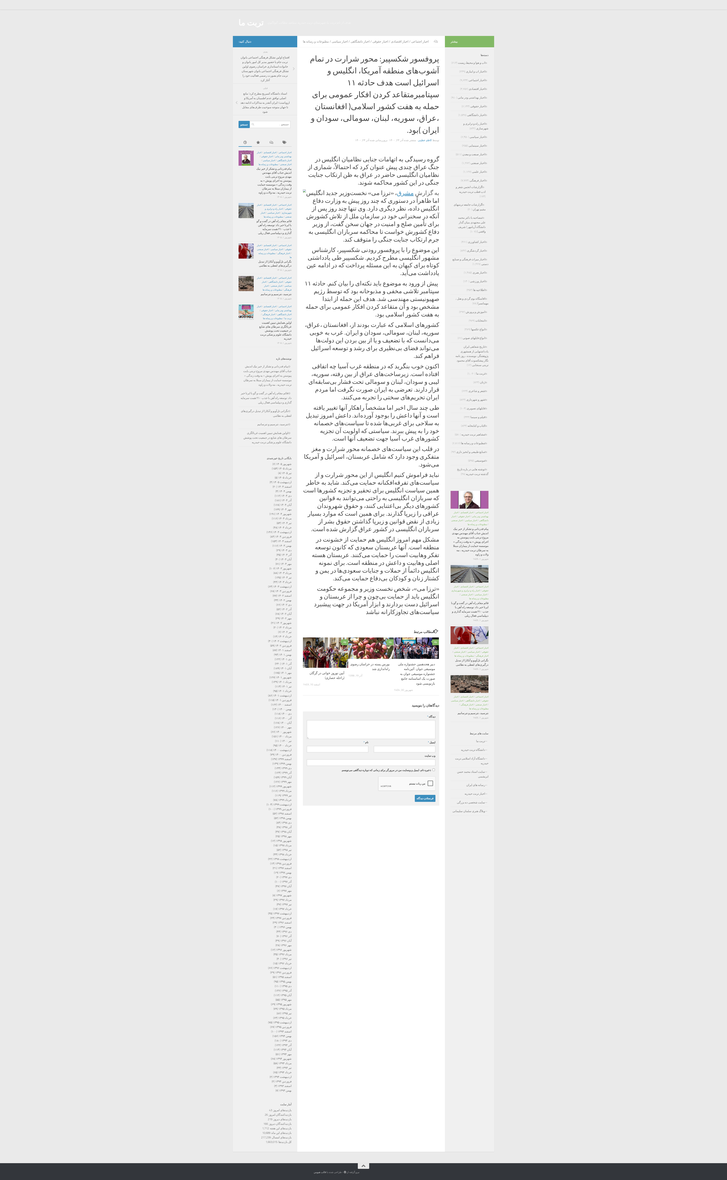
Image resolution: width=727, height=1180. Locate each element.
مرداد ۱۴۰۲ (285, 627)
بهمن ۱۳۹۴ (285, 1036)
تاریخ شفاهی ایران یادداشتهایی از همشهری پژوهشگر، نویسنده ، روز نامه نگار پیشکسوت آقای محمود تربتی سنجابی (472, 356)
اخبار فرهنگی (283, 253)
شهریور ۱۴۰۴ (284, 514)
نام (366, 742)
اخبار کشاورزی (476, 242)
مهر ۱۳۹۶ (286, 945)
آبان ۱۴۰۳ (286, 559)
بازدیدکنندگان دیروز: (280, 1124)
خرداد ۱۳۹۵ (285, 1018)
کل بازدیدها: (284, 1142)
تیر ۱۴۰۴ (287, 523)
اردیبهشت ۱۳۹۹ (282, 804)
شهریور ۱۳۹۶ (284, 949)
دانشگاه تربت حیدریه (473, 750)
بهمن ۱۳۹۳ (285, 1090)
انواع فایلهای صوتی (474, 338)
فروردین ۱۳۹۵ (283, 1027)
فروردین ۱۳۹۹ (283, 809)
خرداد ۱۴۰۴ (285, 527)
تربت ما (251, 22)
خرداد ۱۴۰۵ (285, 477)
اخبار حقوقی (380, 41)
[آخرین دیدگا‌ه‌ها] (271, 143)
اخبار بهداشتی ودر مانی (471, 97)
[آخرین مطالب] (245, 143)
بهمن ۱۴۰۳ (285, 545)
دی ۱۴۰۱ (286, 659)
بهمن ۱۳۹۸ (285, 818)
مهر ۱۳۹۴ (286, 1054)
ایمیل (431, 742)
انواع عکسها (478, 329)
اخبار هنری (479, 272)
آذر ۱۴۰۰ (287, 718)
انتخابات (480, 320)
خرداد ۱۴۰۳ (285, 582)
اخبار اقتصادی (399, 41)
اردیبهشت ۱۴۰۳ (282, 586)
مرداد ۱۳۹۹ (285, 791)
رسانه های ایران (475, 785)
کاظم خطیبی (425, 140)
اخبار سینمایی (477, 145)
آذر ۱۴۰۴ (287, 500)
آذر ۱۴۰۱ (287, 663)
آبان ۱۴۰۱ (286, 668)
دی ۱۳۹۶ (286, 931)
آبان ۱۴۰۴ (286, 505)
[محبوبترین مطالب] (258, 143)
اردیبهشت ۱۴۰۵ (282, 482)
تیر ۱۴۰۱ (287, 686)
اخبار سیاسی (340, 41)
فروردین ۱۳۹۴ (283, 1081)
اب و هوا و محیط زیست (471, 63)
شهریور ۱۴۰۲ (284, 623)
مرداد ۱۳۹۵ (285, 1009)
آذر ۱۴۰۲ (287, 609)
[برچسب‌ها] (285, 143)
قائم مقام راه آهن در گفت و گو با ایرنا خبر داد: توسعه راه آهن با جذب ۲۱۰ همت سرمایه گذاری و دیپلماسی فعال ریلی (266, 398)
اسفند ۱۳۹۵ (285, 977)
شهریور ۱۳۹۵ (284, 1004)
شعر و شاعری (476, 391)
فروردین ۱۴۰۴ (283, 536)
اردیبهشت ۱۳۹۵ (282, 1022)
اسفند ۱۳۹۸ (285, 813)
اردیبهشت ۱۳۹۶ (282, 968)
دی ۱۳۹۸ (286, 822)
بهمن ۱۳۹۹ (285, 763)
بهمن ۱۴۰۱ (285, 654)
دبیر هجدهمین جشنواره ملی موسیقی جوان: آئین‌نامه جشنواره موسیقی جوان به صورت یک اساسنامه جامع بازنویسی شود (416, 673)
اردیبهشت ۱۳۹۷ (282, 913)
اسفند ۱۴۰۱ (285, 650)
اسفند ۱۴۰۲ (285, 595)
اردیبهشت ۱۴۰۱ (282, 695)
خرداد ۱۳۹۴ (285, 1072)
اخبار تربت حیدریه (475, 793)
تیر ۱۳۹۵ (287, 1013)
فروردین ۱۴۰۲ (283, 645)
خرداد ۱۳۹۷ (285, 909)
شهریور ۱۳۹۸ (284, 841)
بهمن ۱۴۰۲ (285, 600)
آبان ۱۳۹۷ (286, 886)
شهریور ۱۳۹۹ (284, 786)
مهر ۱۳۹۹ (286, 782)
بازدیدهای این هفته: (280, 1128)
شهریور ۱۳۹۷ (284, 895)
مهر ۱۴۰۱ (286, 673)
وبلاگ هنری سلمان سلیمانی (468, 811)
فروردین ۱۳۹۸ (283, 863)
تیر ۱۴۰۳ (287, 577)
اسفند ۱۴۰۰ (285, 704)
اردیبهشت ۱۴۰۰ (282, 750)
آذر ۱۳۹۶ (287, 936)
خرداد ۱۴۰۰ (285, 745)
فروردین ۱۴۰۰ (283, 754)
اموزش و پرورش (475, 312)
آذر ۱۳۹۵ (287, 990)
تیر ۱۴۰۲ (287, 632)
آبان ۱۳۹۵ (286, 995)
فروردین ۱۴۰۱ (283, 700)
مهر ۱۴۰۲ (286, 618)
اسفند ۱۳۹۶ (285, 922)
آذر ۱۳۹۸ (287, 827)
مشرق (405, 193)
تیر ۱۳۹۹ (287, 795)
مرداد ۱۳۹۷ (285, 900)
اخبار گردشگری (476, 250)
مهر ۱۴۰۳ (286, 564)
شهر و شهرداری (475, 399)
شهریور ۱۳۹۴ (284, 1058)
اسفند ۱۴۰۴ (285, 486)
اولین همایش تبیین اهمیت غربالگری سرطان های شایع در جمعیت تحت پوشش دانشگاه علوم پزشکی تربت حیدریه (275, 330)
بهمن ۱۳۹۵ (285, 981)
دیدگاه (431, 716)
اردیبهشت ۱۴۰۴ (282, 532)
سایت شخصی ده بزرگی (471, 802)
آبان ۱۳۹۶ (286, 940)
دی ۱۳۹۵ (286, 986)
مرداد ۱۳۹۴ (285, 1063)
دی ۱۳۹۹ (286, 768)
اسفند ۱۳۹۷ (285, 868)
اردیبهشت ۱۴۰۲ (282, 641)
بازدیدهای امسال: (281, 1137)
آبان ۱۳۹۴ (286, 1049)
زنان (482, 382)
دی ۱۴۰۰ (286, 713)
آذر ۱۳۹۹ (287, 772)
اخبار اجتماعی (420, 41)
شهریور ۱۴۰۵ (284, 464)
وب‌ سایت (430, 755)
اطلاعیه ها (479, 290)
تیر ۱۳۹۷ (287, 904)
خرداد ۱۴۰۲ (285, 636)
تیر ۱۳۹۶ (287, 959)
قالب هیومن (320, 1172)
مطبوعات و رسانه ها (316, 41)
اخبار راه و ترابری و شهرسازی (465, 590)
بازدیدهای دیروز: (282, 1119)
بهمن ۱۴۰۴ (285, 491)
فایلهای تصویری (476, 408)
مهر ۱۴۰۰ (286, 727)
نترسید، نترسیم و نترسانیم (276, 294)
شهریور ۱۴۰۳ (284, 568)
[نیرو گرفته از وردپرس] (345, 1172)
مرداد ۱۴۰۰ (285, 736)
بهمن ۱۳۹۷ (285, 872)
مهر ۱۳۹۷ (286, 890)
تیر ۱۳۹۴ (287, 1068)
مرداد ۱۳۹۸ (285, 845)
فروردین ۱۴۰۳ (283, 591)
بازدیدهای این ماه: (281, 1133)
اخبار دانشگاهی (360, 41)
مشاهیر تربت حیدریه (473, 434)
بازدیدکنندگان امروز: (280, 1114)
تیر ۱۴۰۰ (287, 741)
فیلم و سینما (477, 417)
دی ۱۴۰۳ (286, 550)
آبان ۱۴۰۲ (286, 614)
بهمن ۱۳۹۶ (285, 927)
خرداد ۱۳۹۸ (285, 854)
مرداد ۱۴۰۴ (285, 518)
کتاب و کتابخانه (476, 426)
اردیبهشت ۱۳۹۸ (282, 859)
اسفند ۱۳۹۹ (285, 759)
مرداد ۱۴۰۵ (285, 468)
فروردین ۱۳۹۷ (283, 918)
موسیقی (480, 460)
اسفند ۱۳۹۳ (285, 1086)
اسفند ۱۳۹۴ (285, 1031)
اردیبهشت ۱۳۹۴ (282, 1077)
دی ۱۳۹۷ (286, 877)
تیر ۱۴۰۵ (287, 473)
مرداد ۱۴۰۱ (285, 682)
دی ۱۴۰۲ (286, 604)
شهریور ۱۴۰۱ (284, 677)
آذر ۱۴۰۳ (287, 555)
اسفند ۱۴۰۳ (285, 541)
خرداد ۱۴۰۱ (285, 691)
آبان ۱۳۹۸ (286, 831)
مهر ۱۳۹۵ (286, 999)
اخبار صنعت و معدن (473, 154)
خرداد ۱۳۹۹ (285, 800)
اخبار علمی (478, 171)
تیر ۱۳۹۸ (287, 850)
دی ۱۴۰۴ (286, 495)
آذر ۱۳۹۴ (287, 1045)
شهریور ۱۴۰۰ (284, 732)
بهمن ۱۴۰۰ (285, 709)
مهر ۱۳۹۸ (286, 836)
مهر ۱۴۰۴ (286, 509)
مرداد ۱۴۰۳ (285, 573)
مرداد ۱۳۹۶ (285, 954)
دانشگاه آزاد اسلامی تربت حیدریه (471, 761)
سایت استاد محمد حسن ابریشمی (472, 774)
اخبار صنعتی (286, 164)
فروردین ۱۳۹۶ (283, 972)
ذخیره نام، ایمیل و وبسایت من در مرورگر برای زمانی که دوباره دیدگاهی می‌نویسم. (386, 770)
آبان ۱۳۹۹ (286, 777)
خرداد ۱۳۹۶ (285, 963)
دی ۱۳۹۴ (286, 1040)
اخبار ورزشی (477, 281)
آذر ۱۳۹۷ (287, 881)
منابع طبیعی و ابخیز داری (470, 452)
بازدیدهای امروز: (282, 1110)
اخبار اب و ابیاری (475, 71)
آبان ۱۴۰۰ (286, 722)
